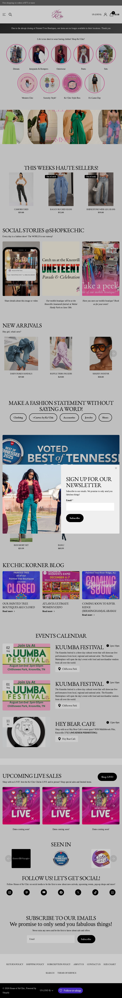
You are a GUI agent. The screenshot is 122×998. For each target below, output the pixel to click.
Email (69, 500)
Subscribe (75, 518)
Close (115, 468)
